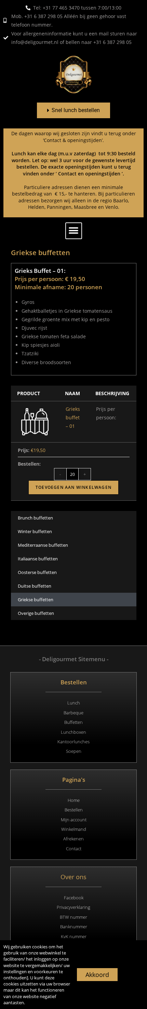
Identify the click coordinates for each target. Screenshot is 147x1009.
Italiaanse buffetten (38, 559)
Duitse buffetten (34, 586)
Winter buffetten (35, 531)
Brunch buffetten (35, 518)
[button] (73, 230)
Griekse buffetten (35, 599)
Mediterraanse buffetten (43, 545)
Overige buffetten (36, 613)
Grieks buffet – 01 (73, 417)
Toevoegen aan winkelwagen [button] (73, 487)
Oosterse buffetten (37, 572)
